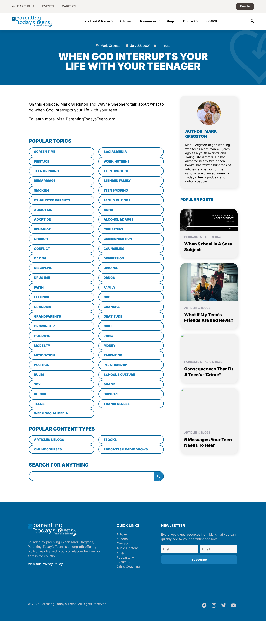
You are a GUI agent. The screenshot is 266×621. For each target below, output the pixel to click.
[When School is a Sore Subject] (209, 219)
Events (121, 562)
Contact (189, 21)
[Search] (252, 20)
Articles (125, 21)
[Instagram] (214, 605)
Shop (170, 21)
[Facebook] (204, 605)
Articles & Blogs (197, 308)
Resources (148, 21)
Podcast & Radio (97, 21)
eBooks (122, 539)
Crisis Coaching (128, 566)
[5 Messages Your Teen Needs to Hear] (209, 407)
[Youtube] (233, 605)
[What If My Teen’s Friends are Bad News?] (209, 282)
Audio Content (127, 548)
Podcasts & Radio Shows (203, 237)
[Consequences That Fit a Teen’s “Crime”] (209, 344)
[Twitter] (223, 605)
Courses (123, 543)
